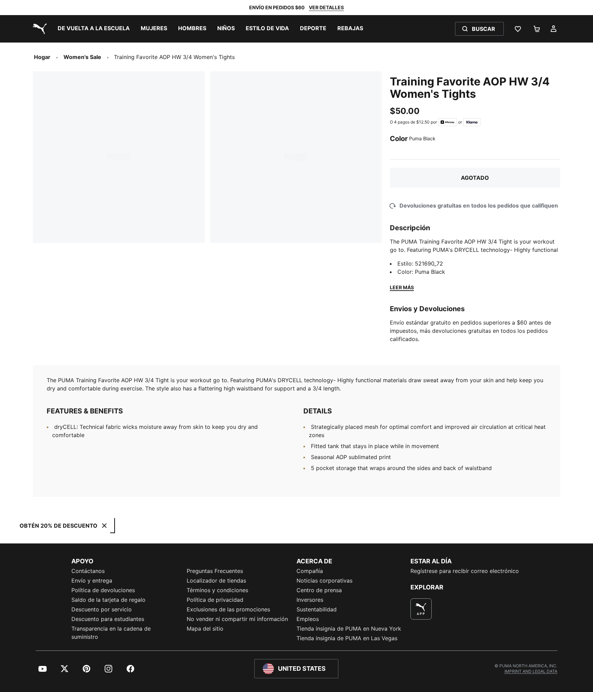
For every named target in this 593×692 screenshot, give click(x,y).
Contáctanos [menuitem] (88, 570)
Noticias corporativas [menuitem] (324, 580)
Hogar (42, 57)
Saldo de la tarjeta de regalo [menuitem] (108, 599)
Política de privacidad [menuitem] (215, 599)
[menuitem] (93, 28)
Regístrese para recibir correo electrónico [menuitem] (464, 570)
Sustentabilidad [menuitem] (316, 609)
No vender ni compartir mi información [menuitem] (237, 618)
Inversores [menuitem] (309, 599)
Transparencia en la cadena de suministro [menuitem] (111, 632)
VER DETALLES (326, 7)
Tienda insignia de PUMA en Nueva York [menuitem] (348, 628)
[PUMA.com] (38, 29)
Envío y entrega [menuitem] (91, 580)
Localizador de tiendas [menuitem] (216, 580)
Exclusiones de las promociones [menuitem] (228, 609)
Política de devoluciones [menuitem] (103, 590)
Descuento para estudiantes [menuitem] (107, 618)
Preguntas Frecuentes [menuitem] (215, 570)
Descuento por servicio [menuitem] (101, 609)
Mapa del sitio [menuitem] (205, 628)
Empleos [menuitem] (307, 618)
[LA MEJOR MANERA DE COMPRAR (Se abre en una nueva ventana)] (421, 609)
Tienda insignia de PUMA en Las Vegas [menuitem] (346, 638)
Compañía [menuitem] (309, 570)
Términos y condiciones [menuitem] (217, 590)
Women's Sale (82, 57)
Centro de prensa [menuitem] (319, 590)
